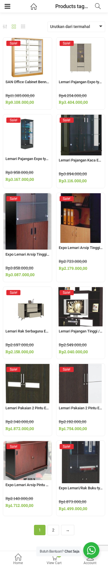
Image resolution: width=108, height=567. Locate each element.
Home (18, 563)
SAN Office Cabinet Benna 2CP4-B (33, 82)
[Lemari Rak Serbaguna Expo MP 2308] (27, 292)
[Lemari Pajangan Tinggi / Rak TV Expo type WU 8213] (81, 292)
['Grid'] (13, 27)
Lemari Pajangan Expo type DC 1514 (34, 159)
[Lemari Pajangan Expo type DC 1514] (27, 120)
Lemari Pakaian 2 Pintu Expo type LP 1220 (39, 408)
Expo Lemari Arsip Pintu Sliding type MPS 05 (41, 485)
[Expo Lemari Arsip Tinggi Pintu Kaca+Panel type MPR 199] (27, 198)
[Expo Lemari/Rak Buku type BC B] (81, 446)
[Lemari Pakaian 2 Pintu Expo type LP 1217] (81, 369)
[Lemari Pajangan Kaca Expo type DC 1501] (81, 120)
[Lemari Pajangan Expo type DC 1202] (81, 43)
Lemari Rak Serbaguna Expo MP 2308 (36, 331)
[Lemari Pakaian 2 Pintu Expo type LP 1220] (27, 369)
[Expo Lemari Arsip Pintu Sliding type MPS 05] (27, 446)
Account (90, 563)
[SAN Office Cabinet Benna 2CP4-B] (27, 43)
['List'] (23, 27)
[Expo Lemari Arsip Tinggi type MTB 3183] (81, 198)
